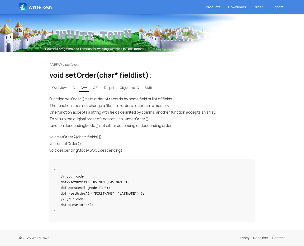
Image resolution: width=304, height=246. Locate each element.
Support (277, 7)
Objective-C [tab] (129, 87)
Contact (278, 238)
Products (213, 7)
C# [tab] (95, 87)
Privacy (243, 238)
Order (258, 7)
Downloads (237, 7)
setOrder (72, 64)
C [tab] (73, 87)
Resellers (260, 238)
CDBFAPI (55, 64)
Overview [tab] (59, 87)
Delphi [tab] (109, 87)
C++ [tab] (84, 87)
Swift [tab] (148, 87)
